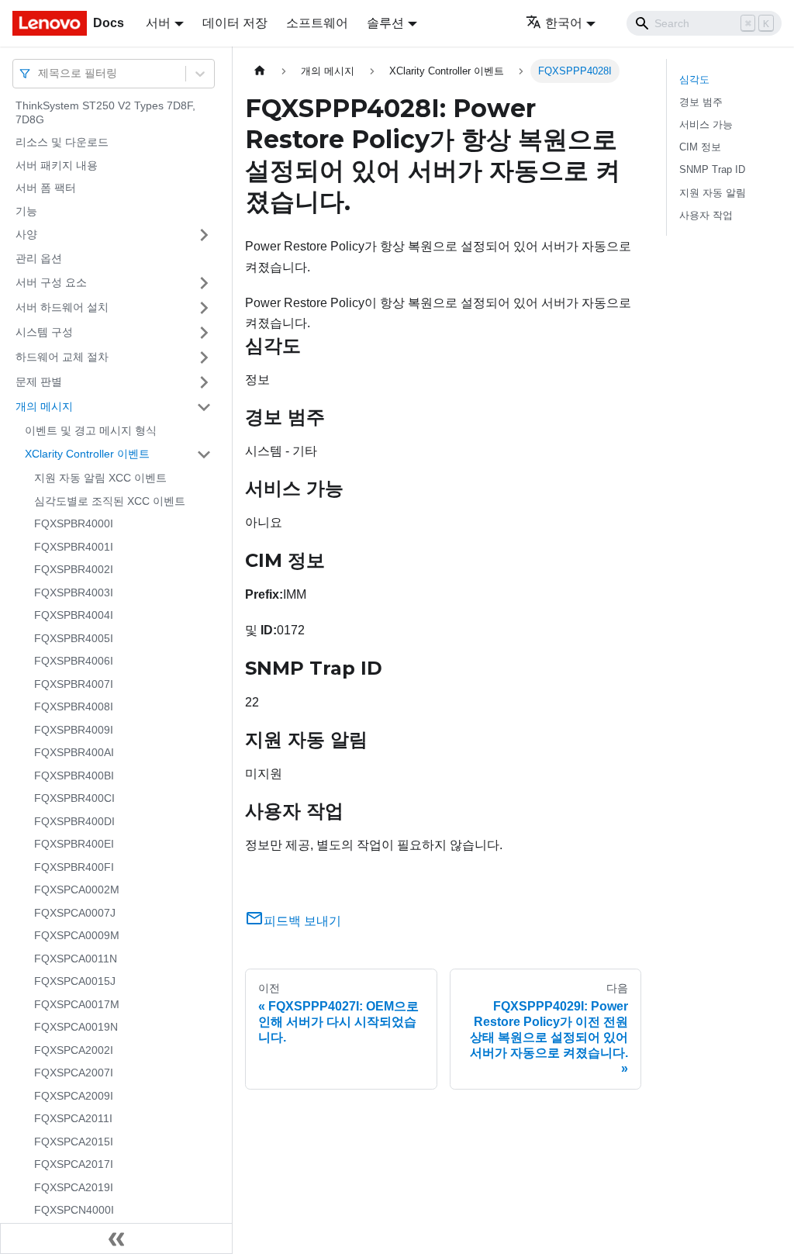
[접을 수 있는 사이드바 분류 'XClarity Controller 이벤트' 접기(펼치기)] (204, 454)
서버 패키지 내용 (57, 165)
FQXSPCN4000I (74, 1210)
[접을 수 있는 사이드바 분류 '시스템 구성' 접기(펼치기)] (204, 332)
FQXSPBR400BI (74, 775)
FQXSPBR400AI (74, 752)
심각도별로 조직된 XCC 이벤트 (109, 501)
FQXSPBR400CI (74, 798)
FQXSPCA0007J (75, 913)
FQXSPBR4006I (73, 661)
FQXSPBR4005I (73, 638)
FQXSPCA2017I (73, 1164)
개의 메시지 (44, 406)
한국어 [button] (563, 22)
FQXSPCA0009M (76, 935)
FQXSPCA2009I (73, 1096)
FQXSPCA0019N (76, 1027)
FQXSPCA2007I (73, 1072)
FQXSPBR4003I (73, 592)
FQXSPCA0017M (76, 1004)
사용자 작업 (706, 215)
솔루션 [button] (385, 22)
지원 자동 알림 (712, 193)
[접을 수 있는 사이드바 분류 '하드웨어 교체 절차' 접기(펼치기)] (204, 357)
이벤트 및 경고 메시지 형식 (91, 430)
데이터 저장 (235, 22)
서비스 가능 (706, 124)
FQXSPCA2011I (73, 1118)
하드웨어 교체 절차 (62, 357)
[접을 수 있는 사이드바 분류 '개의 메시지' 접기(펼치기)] (204, 407)
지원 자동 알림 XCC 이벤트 (100, 478)
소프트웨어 (317, 22)
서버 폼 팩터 (46, 187)
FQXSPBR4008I (73, 706)
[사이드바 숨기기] (116, 1238)
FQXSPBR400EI (74, 844)
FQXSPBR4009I (73, 730)
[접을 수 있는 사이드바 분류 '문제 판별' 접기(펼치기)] (204, 382)
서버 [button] (158, 22)
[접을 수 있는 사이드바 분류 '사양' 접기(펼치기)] (204, 235)
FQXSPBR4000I (73, 523)
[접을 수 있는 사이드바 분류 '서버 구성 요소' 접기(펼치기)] (204, 283)
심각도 (694, 79)
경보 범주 (701, 102)
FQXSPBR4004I (73, 615)
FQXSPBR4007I (73, 684)
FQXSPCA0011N (75, 958)
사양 (26, 234)
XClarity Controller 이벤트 (87, 453)
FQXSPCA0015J (75, 981)
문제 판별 (39, 381)
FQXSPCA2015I (73, 1141)
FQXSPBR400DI (74, 821)
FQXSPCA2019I (73, 1187)
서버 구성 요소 (51, 282)
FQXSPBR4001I (73, 547)
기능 (26, 211)
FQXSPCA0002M (76, 889)
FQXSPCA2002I (73, 1050)
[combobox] (39, 73)
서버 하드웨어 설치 (62, 307)
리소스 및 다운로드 (62, 142)
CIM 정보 (700, 147)
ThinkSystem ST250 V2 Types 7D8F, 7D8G (105, 112)
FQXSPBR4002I (73, 569)
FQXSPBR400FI (74, 867)
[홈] (259, 71)
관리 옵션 (39, 258)
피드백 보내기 (302, 921)
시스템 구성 (44, 332)
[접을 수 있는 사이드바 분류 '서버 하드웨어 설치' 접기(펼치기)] (204, 307)
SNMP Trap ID (712, 169)
